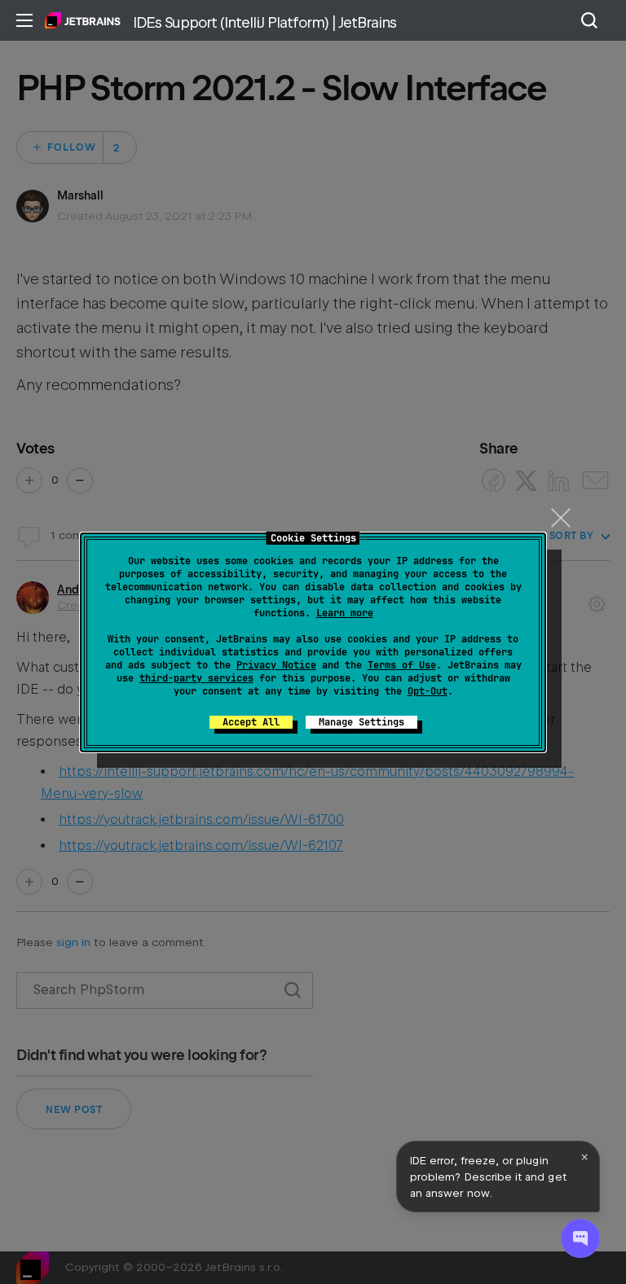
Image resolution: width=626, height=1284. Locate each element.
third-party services (196, 678)
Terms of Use (402, 665)
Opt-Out (427, 691)
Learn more (344, 613)
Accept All (251, 722)
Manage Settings (361, 722)
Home (83, 20)
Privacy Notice (276, 665)
